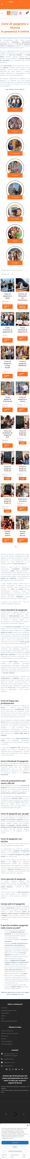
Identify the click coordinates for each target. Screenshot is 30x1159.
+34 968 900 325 (8, 1059)
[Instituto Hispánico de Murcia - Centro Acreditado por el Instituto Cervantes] (20, 13)
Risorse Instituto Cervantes (9, 1033)
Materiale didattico (7, 1044)
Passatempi (4, 1036)
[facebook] (6, 1069)
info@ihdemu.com (9, 1062)
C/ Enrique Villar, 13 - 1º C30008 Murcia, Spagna (10, 1054)
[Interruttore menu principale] (2, 13)
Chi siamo (4, 1008)
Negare (15, 1147)
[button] (27, 1125)
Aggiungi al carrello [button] (22, 306)
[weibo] (22, 1069)
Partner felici (5, 1013)
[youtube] (16, 1069)
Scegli (22, 443)
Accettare (15, 1142)
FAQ (2, 1018)
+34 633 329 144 (8, 1066)
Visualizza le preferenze (15, 1151)
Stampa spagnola (6, 1041)
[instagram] (13, 1069)
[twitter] (10, 1069)
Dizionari (3, 1039)
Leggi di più (6, 306)
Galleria (3, 1016)
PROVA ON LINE (11, 5)
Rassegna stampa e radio (9, 1010)
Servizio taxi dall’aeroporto (9, 1021)
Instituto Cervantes (7, 1031)
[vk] (19, 1069)
